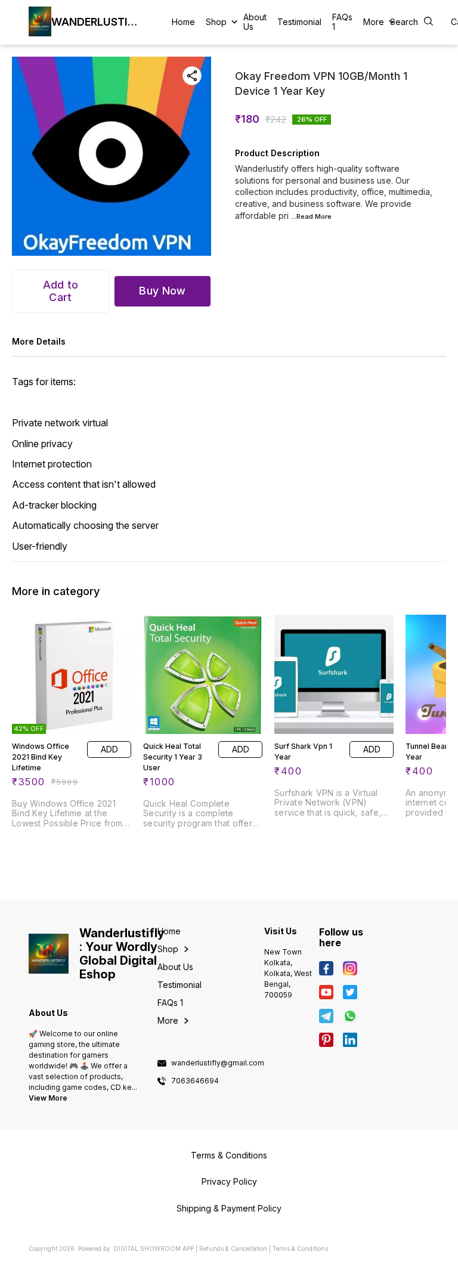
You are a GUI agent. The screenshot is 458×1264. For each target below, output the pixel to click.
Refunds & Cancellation (233, 1248)
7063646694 (195, 1081)
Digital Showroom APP (154, 1248)
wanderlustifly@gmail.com (217, 1063)
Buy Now (162, 290)
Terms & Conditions (300, 1248)
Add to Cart (61, 290)
